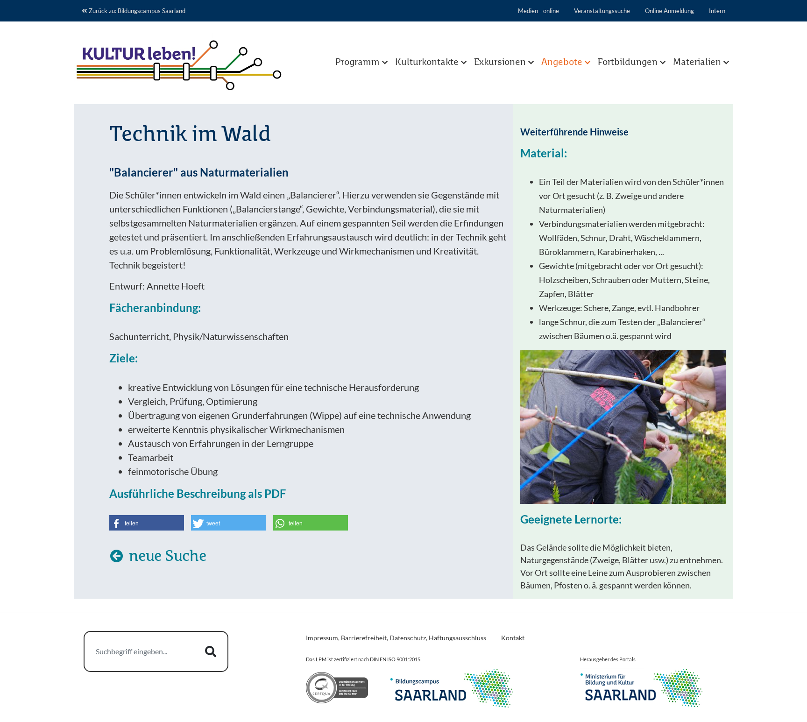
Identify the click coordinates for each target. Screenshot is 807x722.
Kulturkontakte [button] (427, 62)
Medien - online (538, 10)
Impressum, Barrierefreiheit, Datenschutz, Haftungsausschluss (396, 638)
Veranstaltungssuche (602, 10)
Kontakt (512, 638)
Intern (717, 10)
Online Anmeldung (669, 10)
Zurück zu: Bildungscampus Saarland (137, 10)
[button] (146, 523)
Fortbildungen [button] (628, 62)
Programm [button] (357, 62)
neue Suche (166, 556)
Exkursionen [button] (500, 62)
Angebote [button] (561, 62)
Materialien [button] (697, 62)
